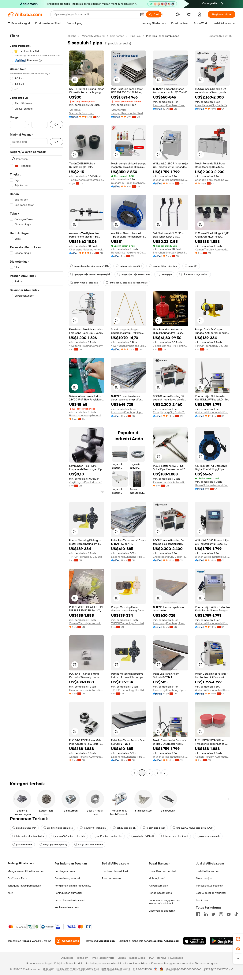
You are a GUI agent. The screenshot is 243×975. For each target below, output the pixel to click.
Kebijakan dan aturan (67, 907)
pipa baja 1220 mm (26, 828)
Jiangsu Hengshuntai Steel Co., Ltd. (128, 113)
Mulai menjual (204, 878)
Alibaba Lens (30, 940)
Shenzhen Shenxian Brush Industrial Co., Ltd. (170, 252)
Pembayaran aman (65, 871)
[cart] (189, 15)
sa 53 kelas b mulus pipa (109, 836)
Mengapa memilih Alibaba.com (25, 871)
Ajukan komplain (158, 885)
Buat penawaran (111, 878)
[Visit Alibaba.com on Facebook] (198, 914)
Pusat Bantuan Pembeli (162, 871)
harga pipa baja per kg (55, 844)
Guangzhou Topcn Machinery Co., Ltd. (128, 182)
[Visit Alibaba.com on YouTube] (228, 914)
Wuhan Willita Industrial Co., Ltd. (170, 179)
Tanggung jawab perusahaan (24, 885)
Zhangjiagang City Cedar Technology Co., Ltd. (212, 105)
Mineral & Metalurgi (93, 35)
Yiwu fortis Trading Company (86, 345)
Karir (10, 892)
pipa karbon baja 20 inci (195, 274)
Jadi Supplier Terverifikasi (211, 892)
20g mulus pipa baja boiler (30, 836)
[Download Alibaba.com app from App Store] (194, 941)
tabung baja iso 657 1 (131, 266)
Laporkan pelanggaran (162, 910)
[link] (238, 939)
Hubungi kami (157, 878)
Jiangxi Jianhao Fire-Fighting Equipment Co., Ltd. (170, 345)
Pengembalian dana (160, 892)
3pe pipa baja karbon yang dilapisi (92, 274)
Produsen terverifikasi (115, 871)
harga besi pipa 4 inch (176, 836)
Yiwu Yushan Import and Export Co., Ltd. (128, 345)
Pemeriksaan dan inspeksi (70, 900)
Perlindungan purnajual (68, 892)
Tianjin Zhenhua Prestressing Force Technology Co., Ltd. (86, 179)
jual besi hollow (24, 844)
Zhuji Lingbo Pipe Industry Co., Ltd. (86, 482)
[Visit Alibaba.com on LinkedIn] (206, 914)
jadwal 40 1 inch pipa (95, 828)
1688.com (82, 957)
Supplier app (107, 940)
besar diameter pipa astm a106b (91, 266)
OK (56, 124)
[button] (142, 14)
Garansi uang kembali (67, 878)
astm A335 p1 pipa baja (86, 282)
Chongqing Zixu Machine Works (212, 179)
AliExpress (67, 957)
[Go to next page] (164, 772)
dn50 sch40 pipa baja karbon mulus (129, 282)
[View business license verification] (156, 969)
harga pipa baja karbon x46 (135, 274)
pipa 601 (193, 266)
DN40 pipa (166, 274)
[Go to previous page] (134, 772)
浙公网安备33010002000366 (183, 969)
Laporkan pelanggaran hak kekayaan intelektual (164, 901)
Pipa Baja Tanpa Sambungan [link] (162, 35)
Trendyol (162, 957)
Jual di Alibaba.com (207, 871)
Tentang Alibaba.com (21, 863)
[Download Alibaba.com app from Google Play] (222, 941)
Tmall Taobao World (103, 957)
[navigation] (36, 405)
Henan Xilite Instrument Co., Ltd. (128, 252)
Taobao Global (137, 957)
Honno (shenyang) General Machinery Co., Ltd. (86, 415)
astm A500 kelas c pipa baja (70, 836)
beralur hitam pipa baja (165, 266)
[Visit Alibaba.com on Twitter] (213, 914)
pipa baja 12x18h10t (143, 836)
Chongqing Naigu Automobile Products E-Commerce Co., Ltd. (86, 249)
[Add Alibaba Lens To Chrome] (67, 941)
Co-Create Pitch (17, 878)
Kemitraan (202, 900)
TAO (151, 957)
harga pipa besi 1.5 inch (90, 844)
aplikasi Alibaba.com (166, 940)
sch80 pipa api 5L (126, 828)
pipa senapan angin (209, 836)
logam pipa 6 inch (156, 828)
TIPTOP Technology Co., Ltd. (211, 345)
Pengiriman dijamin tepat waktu (73, 885)
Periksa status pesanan (209, 885)
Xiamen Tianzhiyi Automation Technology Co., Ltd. (212, 249)
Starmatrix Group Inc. (81, 113)
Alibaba (72, 35)
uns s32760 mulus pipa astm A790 (194, 828)
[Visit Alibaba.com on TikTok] (236, 914)
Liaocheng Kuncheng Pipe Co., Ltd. (170, 105)
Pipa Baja (135, 35)
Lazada (122, 957)
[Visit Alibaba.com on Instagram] (221, 914)
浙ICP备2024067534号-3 (218, 969)
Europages (176, 957)
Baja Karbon (117, 35)
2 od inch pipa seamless (60, 828)
